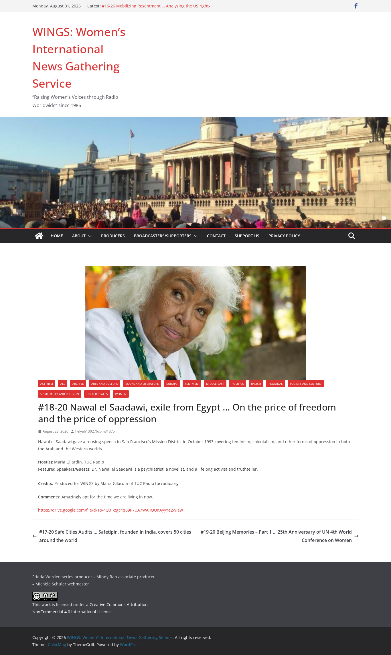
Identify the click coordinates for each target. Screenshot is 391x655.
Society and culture (305, 384)
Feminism (192, 384)
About (79, 235)
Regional (275, 384)
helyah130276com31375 (95, 431)
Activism (46, 384)
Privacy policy (284, 235)
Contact (216, 235)
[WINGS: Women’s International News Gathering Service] (39, 236)
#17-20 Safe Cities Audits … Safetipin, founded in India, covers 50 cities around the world (115, 536)
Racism (256, 384)
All (62, 384)
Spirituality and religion (59, 394)
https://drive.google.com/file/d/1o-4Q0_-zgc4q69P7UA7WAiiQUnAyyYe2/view (110, 510)
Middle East (215, 384)
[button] (89, 236)
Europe (171, 384)
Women (121, 394)
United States (97, 394)
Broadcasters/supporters (162, 235)
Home (57, 235)
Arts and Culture (104, 384)
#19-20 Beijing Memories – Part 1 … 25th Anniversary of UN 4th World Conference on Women (276, 536)
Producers (113, 235)
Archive (78, 384)
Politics (238, 384)
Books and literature (142, 384)
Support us (247, 235)
